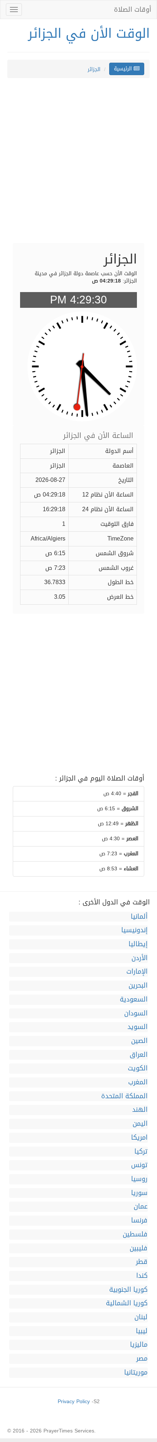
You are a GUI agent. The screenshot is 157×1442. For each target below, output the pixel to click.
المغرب (138, 1082)
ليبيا (142, 1331)
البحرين (138, 986)
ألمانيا (139, 917)
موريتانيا (136, 1373)
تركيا (141, 1152)
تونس (139, 1165)
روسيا (139, 1179)
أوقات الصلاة (132, 9)
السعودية (134, 1000)
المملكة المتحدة (124, 1096)
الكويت (138, 1068)
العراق (139, 1055)
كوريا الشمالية (127, 1303)
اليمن (140, 1124)
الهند (140, 1110)
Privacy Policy (74, 1401)
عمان (141, 1207)
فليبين (139, 1248)
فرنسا (139, 1221)
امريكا (139, 1138)
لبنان (141, 1317)
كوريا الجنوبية (128, 1290)
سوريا (139, 1193)
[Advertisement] (78, 164)
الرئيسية (124, 69)
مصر (142, 1359)
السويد (137, 1027)
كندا (142, 1276)
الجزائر (94, 69)
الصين (139, 1041)
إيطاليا (138, 944)
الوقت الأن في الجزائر (89, 33)
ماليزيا (139, 1345)
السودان (136, 1013)
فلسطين (135, 1234)
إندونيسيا (134, 930)
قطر (142, 1262)
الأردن (139, 958)
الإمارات (137, 972)
